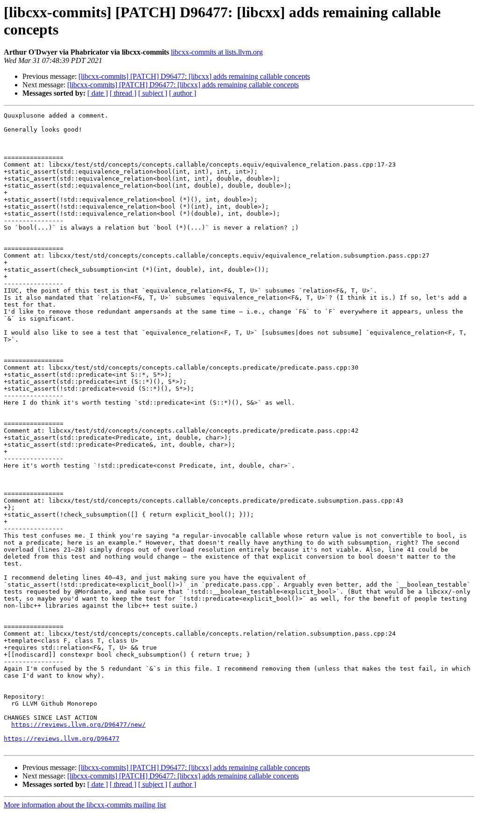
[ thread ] (123, 93)
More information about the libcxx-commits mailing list (85, 805)
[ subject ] (152, 93)
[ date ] (97, 93)
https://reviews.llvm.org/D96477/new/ (78, 724)
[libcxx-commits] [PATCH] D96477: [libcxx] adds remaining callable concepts (194, 76)
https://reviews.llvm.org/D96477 (62, 738)
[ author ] (182, 93)
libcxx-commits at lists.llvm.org (217, 52)
